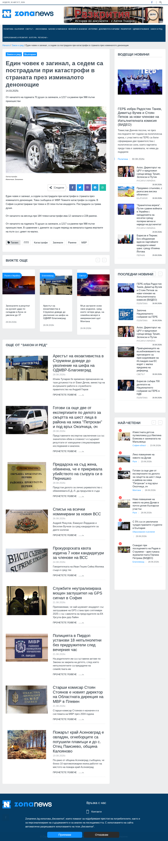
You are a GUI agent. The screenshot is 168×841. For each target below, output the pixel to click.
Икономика (41, 29)
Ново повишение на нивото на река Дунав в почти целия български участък (146, 504)
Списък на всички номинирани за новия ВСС (77, 511)
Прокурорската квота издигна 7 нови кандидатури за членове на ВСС (78, 553)
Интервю (92, 29)
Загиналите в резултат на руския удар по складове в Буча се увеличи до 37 (18, 310)
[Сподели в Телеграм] (95, 187)
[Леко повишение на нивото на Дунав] (124, 459)
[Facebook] (151, 2)
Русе (135, 461)
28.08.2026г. (150, 490)
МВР (84, 242)
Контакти (96, 811)
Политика (8, 29)
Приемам (64, 834)
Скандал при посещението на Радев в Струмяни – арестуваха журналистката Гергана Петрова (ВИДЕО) (146, 551)
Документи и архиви (109, 29)
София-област (139, 445)
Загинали (58, 242)
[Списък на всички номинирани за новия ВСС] (27, 521)
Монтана (137, 490)
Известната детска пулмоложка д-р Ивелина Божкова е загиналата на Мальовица (147, 437)
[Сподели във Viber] (87, 187)
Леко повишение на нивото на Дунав (143, 456)
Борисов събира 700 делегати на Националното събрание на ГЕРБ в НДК (148, 387)
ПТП (26, 242)
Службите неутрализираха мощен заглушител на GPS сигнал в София (77, 593)
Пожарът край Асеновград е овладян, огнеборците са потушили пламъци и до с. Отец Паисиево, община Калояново (78, 741)
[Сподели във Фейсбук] (72, 187)
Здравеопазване (141, 29)
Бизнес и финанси (57, 29)
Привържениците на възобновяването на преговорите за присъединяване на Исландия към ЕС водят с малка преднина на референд (148, 359)
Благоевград (47, 276)
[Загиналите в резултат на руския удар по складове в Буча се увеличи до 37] (18, 285)
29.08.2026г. (141, 536)
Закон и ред (156, 29)
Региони (42, 38)
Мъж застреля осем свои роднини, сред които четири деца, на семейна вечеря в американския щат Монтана (92, 313)
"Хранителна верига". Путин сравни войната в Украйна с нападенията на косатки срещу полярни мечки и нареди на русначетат (149, 215)
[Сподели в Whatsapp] (102, 187)
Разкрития (126, 29)
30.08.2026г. (138, 159)
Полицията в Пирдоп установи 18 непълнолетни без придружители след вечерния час (77, 642)
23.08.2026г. (155, 445)
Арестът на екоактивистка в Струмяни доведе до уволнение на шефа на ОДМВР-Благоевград (55, 311)
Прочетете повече (65, 394)
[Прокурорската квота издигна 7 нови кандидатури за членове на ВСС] (27, 560)
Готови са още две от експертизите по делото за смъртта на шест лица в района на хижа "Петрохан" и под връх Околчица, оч (77, 417)
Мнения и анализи (77, 29)
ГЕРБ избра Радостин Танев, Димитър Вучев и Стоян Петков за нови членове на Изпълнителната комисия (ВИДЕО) (140, 116)
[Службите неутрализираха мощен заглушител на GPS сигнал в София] (27, 600)
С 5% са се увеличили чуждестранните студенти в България (147, 524)
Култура (33, 38)
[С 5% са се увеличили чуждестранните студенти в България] (124, 526)
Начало (6, 45)
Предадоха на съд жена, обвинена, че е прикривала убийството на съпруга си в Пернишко (77, 471)
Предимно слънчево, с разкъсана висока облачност (149, 191)
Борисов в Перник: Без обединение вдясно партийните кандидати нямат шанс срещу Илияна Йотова (148, 243)
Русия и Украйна (12, 276)
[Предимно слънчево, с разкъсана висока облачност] (126, 191)
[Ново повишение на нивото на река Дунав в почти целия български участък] (124, 504)
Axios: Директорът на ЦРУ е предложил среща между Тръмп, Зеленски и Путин (148, 172)
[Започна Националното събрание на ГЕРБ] (126, 314)
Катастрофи (41, 242)
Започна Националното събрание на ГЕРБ (147, 313)
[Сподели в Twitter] (80, 187)
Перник (141, 255)
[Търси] (160, 2)
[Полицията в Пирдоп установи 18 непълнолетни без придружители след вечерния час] (27, 647)
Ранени (72, 242)
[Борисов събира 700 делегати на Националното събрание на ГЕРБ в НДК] (126, 385)
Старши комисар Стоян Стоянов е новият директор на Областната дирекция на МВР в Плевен (78, 694)
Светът (29, 29)
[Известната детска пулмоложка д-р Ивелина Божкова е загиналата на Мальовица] (124, 437)
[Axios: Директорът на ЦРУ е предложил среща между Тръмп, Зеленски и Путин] (126, 171)
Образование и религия (15, 38)
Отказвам (101, 834)
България (19, 29)
